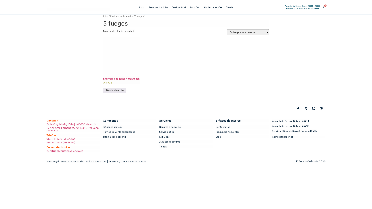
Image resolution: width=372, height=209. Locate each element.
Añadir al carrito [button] (114, 90)
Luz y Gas (194, 7)
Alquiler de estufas (213, 7)
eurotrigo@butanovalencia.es (64, 151)
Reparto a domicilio (158, 7)
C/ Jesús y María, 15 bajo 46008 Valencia (71, 124)
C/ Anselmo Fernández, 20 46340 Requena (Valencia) (72, 129)
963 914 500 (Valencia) (60, 138)
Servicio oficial (179, 7)
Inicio (141, 7)
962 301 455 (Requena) (60, 142)
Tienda (229, 7)
